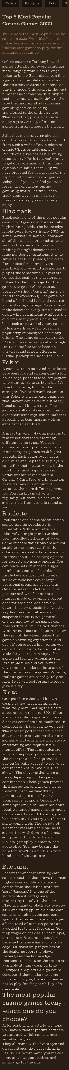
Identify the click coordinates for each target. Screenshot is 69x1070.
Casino (10, 3)
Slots (52, 3)
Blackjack (32, 3)
